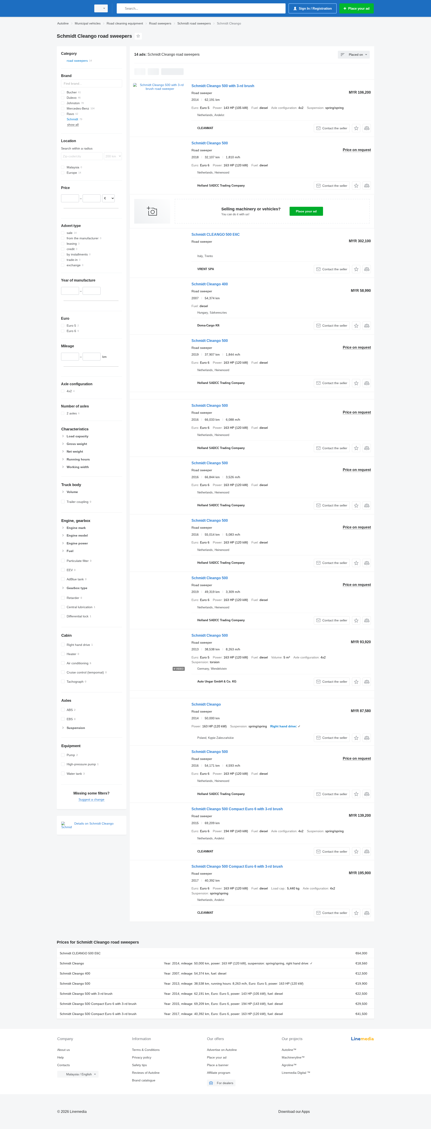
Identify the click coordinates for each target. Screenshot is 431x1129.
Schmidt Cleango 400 (209, 284)
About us (63, 1050)
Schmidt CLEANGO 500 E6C (215, 234)
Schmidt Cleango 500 (209, 143)
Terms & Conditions (146, 1050)
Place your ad (306, 211)
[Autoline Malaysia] (73, 8)
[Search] (121, 8)
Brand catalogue (143, 1080)
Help (60, 1057)
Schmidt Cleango (206, 704)
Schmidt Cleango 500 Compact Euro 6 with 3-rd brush (237, 809)
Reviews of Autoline (146, 1072)
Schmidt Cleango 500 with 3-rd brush (222, 86)
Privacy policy (141, 1057)
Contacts (63, 1065)
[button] (356, 128)
